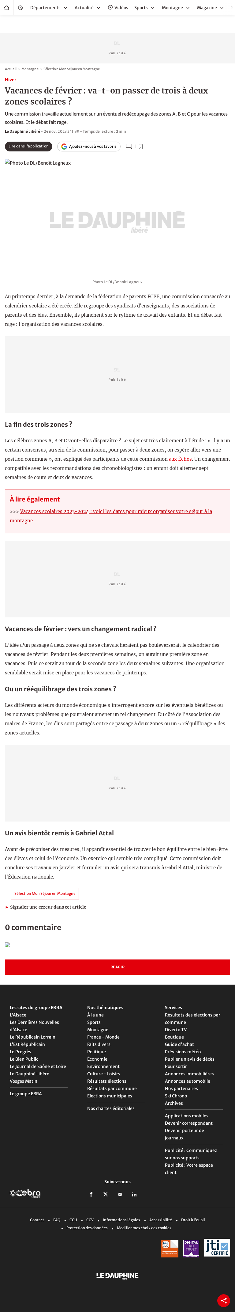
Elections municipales (109, 1096)
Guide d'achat (179, 1044)
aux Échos (180, 459)
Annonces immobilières (189, 1074)
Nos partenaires (181, 1088)
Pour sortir (176, 1066)
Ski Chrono (176, 1096)
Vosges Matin (23, 1081)
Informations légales (121, 1220)
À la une (95, 1015)
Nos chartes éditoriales (111, 1108)
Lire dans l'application (29, 146)
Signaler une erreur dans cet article (45, 907)
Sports (94, 1022)
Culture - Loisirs (103, 1074)
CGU (73, 1220)
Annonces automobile (187, 1081)
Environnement (103, 1066)
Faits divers (98, 1044)
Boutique (174, 1037)
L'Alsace (18, 1015)
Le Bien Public (24, 1059)
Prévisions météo (183, 1052)
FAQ (56, 1220)
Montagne (30, 69)
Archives (174, 1103)
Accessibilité (160, 1220)
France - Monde (103, 1037)
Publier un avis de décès (189, 1059)
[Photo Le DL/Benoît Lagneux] (117, 215)
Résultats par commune (112, 1088)
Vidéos (121, 7)
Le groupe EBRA (26, 1094)
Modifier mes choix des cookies (144, 1228)
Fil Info (20, 8)
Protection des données (87, 1228)
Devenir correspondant (189, 1123)
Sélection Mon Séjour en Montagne (71, 69)
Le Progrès (20, 1052)
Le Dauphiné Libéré (29, 1074)
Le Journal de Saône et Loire (38, 1066)
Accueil (6, 8)
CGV (90, 1220)
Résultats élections (106, 1081)
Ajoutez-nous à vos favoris (93, 146)
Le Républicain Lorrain (32, 1037)
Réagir (117, 967)
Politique (96, 1052)
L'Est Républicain (27, 1044)
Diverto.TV (176, 1029)
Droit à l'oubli (193, 1220)
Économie (97, 1059)
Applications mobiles (186, 1116)
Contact (37, 1220)
